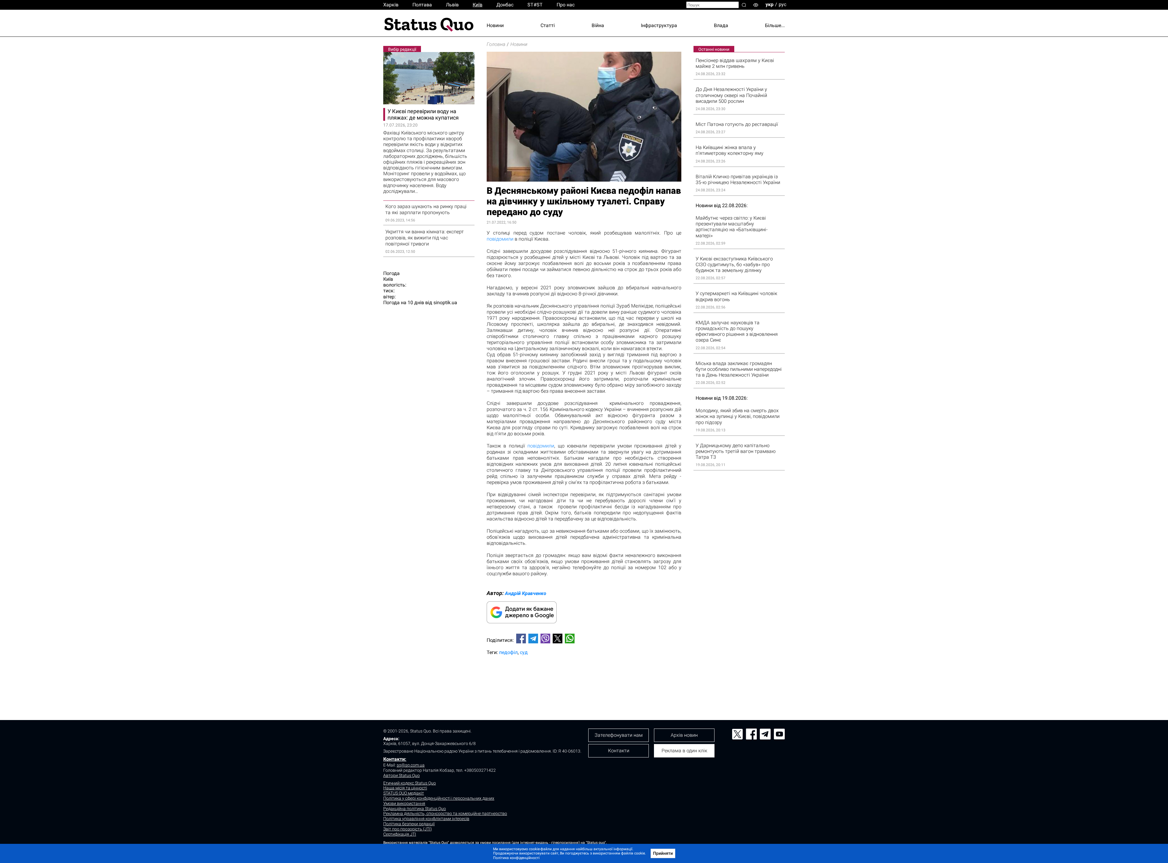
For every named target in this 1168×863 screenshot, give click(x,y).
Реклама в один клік (684, 750)
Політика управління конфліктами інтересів (426, 818)
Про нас (566, 5)
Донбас (504, 5)
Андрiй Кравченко (525, 593)
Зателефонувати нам (619, 735)
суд (524, 652)
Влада (721, 25)
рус (782, 4)
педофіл (508, 652)
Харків (390, 5)
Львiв (452, 5)
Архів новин (684, 735)
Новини (495, 25)
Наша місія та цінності (405, 787)
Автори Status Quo (401, 775)
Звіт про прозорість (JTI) (407, 828)
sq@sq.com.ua (411, 765)
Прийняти (663, 853)
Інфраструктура (659, 25)
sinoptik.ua (445, 302)
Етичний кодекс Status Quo (409, 783)
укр (769, 4)
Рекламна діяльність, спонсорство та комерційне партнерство (445, 813)
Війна (598, 25)
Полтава (422, 5)
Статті (548, 25)
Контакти (618, 750)
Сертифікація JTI (399, 834)
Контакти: (394, 759)
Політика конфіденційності (516, 858)
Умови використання (404, 803)
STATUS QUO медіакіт (403, 793)
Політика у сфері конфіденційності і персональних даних (438, 798)
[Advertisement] (584, 680)
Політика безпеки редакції (409, 823)
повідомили (500, 239)
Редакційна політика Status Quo (414, 808)
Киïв (477, 5)
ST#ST (535, 5)
